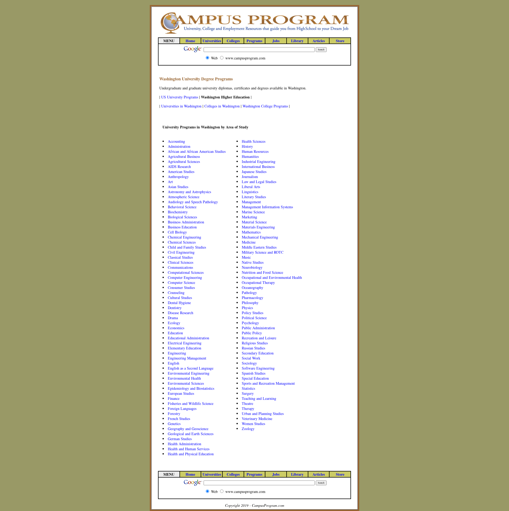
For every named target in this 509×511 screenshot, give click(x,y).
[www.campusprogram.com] (254, 33)
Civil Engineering (181, 252)
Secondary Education (258, 353)
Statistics (248, 388)
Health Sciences (253, 141)
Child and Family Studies (187, 247)
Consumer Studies (181, 287)
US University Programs (179, 96)
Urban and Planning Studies (263, 413)
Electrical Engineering (184, 342)
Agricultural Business (184, 156)
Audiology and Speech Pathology (193, 201)
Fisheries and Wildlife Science (190, 403)
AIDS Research (179, 166)
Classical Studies (180, 257)
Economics (176, 327)
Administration (179, 146)
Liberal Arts (251, 186)
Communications (180, 267)
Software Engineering (258, 368)
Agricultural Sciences (184, 161)
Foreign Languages (182, 408)
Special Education (255, 378)
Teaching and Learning (259, 398)
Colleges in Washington (222, 106)
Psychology (250, 322)
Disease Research (180, 312)
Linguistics (250, 191)
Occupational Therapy (258, 282)
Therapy (248, 408)
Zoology (248, 428)
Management (251, 201)
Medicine (249, 242)
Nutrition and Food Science (262, 272)
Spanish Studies (253, 373)
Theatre (247, 403)
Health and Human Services (188, 448)
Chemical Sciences (182, 242)
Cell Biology (177, 232)
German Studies (180, 438)
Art (170, 181)
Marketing (249, 216)
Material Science (254, 221)
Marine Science (253, 211)
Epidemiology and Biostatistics (191, 388)
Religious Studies (255, 342)
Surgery (248, 393)
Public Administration (258, 327)
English (173, 363)
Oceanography (252, 287)
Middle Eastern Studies (259, 247)
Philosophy (250, 302)
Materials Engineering (258, 226)
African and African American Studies (197, 151)
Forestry (174, 413)
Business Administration (186, 221)
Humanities (250, 156)
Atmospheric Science (183, 196)
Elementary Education (184, 347)
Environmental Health (184, 378)
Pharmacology (252, 297)
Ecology (174, 322)
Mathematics (251, 232)
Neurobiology (252, 267)
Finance (173, 398)
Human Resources (255, 151)
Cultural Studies (180, 297)
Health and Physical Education (191, 453)
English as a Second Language (190, 368)
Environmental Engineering (188, 373)
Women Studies (253, 423)
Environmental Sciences (186, 383)
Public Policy (252, 332)
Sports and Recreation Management (268, 383)
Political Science (254, 317)
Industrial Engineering (258, 161)
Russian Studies (253, 347)
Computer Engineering (185, 277)
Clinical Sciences (180, 262)
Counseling (176, 292)
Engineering (177, 353)
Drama (173, 317)
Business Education (182, 226)
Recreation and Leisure (259, 337)
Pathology (249, 292)
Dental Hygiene (179, 302)
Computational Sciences (186, 272)
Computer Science (181, 282)
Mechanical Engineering (260, 237)
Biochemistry (178, 211)
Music (246, 257)
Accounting (176, 141)
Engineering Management (187, 358)
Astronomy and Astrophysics (189, 191)
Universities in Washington (181, 106)
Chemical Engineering (184, 237)
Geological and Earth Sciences (190, 433)
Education (175, 332)
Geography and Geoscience (188, 428)
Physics (247, 307)
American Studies (181, 171)
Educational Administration (188, 337)
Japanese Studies (254, 171)
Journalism (250, 176)
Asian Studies (178, 186)
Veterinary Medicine (257, 418)
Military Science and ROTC (262, 252)
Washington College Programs (265, 106)
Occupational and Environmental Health (272, 277)
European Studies (181, 393)
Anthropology (178, 176)
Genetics (174, 423)
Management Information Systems (267, 206)
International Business (258, 166)
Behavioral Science (182, 206)
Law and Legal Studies (259, 181)
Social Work (251, 358)
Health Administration (184, 443)
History (247, 146)
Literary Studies (254, 196)
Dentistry (175, 307)
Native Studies (253, 262)
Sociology (249, 363)
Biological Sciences (182, 216)
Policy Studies (252, 312)
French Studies (179, 418)
